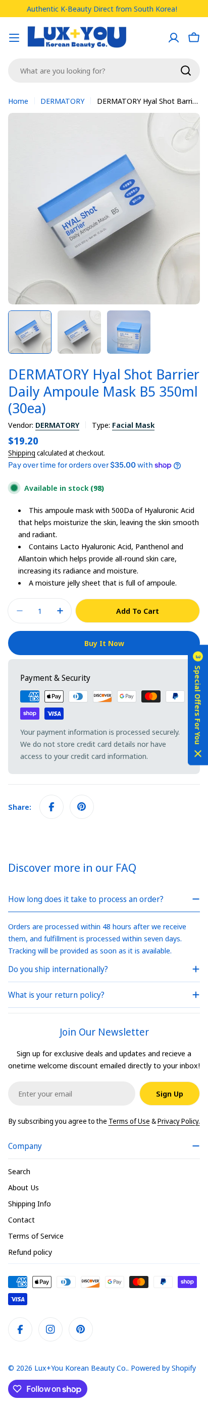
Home (18, 101)
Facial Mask (133, 425)
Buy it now (104, 643)
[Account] (174, 38)
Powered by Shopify (163, 1368)
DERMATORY (62, 101)
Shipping (21, 453)
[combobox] (104, 70)
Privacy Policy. (179, 1121)
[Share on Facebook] (51, 807)
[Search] (186, 71)
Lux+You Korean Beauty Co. (80, 1368)
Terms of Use (129, 1121)
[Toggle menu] (14, 38)
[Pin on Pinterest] (82, 807)
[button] (198, 705)
